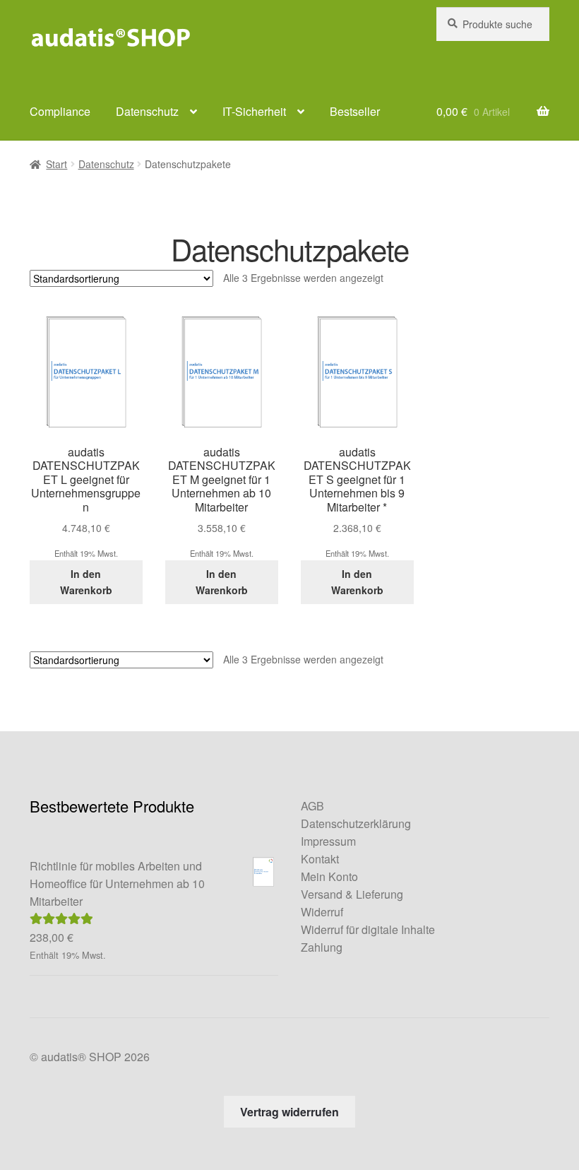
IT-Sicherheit (254, 111)
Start (56, 164)
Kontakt (320, 859)
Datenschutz (147, 111)
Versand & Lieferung (352, 894)
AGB (312, 806)
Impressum (328, 841)
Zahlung (321, 947)
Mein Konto (329, 876)
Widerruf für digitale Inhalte (368, 929)
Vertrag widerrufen (289, 1112)
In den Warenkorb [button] (86, 582)
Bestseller (355, 111)
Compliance (60, 111)
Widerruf (322, 912)
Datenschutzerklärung (356, 823)
